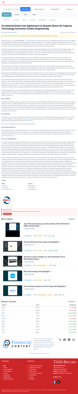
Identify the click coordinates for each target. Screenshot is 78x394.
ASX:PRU (50, 250)
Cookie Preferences (62, 389)
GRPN (54, 265)
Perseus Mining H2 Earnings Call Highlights (42, 242)
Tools (34, 14)
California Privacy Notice (52, 389)
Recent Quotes (39, 9)
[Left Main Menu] (3, 2)
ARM (50, 235)
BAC (3, 316)
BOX (49, 280)
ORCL (3, 329)
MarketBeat (28, 235)
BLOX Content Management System (13, 391)
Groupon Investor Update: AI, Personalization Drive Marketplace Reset (44, 258)
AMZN (3, 307)
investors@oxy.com (33, 189)
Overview (16, 20)
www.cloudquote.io (45, 341)
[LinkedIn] (69, 344)
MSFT (60, 294)
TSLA (3, 332)
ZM (63, 294)
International (42, 20)
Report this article (7, 213)
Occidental (28, 40)
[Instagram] (73, 344)
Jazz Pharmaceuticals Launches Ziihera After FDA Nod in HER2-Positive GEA (47, 225)
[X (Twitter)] (60, 344)
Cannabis (40, 235)
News (24, 20)
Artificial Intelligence (42, 265)
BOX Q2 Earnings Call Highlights (38, 271)
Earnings (39, 250)
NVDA (3, 327)
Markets (7, 14)
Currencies (32, 20)
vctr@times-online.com (65, 373)
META (3, 321)
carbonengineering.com (8, 135)
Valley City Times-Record (14, 389)
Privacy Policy (39, 347)
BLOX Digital (26, 391)
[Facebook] (64, 344)
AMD (3, 313)
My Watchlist (55, 9)
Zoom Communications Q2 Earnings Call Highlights (45, 286)
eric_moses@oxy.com (7, 189)
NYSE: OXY (34, 40)
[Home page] (64, 361)
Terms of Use (36, 389)
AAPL (3, 310)
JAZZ (53, 235)
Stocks (16, 14)
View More (71, 219)
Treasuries (52, 20)
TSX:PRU (55, 250)
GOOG (4, 318)
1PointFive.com (29, 120)
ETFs (25, 14)
